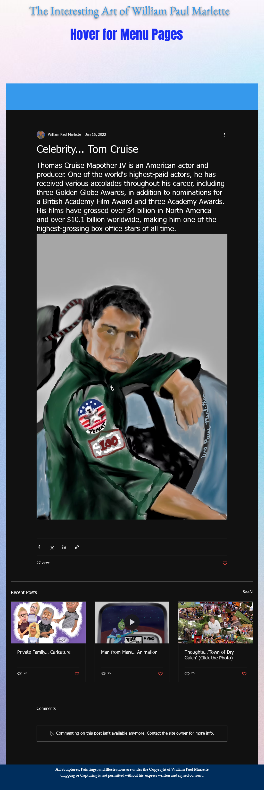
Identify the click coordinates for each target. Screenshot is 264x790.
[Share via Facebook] (39, 547)
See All (248, 592)
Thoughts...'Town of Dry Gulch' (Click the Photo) (209, 655)
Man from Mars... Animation (129, 652)
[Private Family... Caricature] (48, 622)
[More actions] (224, 135)
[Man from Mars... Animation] (132, 622)
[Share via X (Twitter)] (51, 547)
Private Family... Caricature (43, 652)
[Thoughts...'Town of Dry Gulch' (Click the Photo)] (215, 622)
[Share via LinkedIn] (64, 547)
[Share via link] (77, 547)
